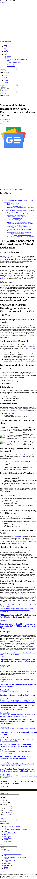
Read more (3, 678)
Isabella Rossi (6, 665)
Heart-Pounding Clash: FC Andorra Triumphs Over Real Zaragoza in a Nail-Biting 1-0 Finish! (17, 770)
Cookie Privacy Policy (13, 62)
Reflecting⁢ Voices (17, 206)
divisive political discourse (17, 410)
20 (6, 812)
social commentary (10, 610)
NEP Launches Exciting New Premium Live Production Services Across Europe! (16, 758)
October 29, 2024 (5, 121)
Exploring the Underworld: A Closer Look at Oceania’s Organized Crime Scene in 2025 (16, 745)
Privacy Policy (11, 64)
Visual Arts (18, 610)
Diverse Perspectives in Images (16, 204)
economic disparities (9, 329)
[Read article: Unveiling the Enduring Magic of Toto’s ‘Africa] (18, 691)
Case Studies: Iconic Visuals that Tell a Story (20, 222)
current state (6, 256)
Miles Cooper (6, 119)
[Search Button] (17, 69)
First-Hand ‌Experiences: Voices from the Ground (21, 223)
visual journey (21, 456)
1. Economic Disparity (18, 218)
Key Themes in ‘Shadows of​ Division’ (18, 216)
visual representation (31, 348)
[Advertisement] (18, 22)
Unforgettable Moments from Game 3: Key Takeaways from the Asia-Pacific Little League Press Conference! (17, 722)
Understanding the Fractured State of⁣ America (20, 213)
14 (8, 810)
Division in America (24, 605)
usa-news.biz (30, 649)
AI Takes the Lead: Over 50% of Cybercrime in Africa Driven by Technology (17, 782)
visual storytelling (16, 536)
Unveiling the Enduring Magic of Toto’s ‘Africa (17, 695)
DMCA (9, 61)
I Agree (11, 878)
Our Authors (7, 56)
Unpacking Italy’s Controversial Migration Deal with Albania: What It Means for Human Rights (17, 661)
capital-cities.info (19, 649)
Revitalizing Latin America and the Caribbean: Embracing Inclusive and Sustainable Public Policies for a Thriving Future (17, 707)
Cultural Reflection (13, 605)
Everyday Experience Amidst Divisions (22, 235)
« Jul (1, 818)
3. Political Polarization (18, 220)
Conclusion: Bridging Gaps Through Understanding (22, 236)
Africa (5, 45)
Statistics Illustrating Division (17, 233)
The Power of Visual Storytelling (17, 215)
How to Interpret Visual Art (19, 228)
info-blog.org (9, 649)
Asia (5, 48)
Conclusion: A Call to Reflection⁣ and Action (20, 232)
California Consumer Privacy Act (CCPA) (19, 59)
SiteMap (6, 839)
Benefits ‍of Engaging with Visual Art (18, 225)
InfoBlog (6, 608)
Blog (5, 828)
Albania (2, 656)
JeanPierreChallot (14, 608)
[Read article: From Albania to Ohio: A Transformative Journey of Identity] (18, 729)
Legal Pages (7, 57)
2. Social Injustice (17, 219)
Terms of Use (11, 66)
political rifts (3, 259)
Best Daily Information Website (12, 826)
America (6, 46)
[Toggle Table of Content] (1, 197)
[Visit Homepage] (3, 2)
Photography (22, 608)
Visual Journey (26, 610)
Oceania (6, 51)
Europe (6, 50)
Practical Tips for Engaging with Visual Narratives (21, 226)
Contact (6, 54)
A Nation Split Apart (14, 203)
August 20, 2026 (5, 666)
